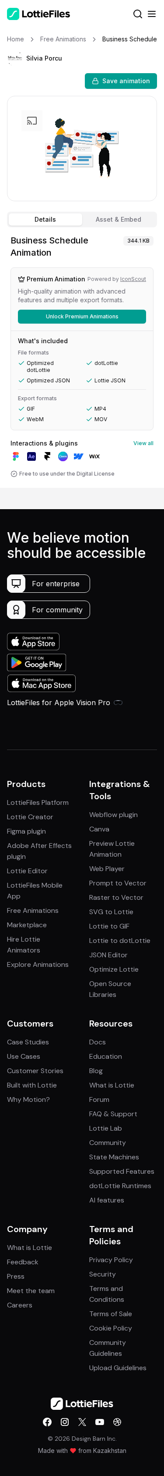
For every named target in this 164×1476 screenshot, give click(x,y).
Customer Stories (35, 1070)
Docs (97, 1042)
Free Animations (33, 910)
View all (143, 443)
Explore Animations (38, 964)
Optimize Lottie (114, 969)
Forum (99, 1099)
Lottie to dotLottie (119, 940)
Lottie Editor (27, 870)
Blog (96, 1070)
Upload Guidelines (118, 1367)
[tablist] (82, 219)
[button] (15, 58)
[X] (82, 1422)
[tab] (45, 219)
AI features (106, 1200)
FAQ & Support (113, 1113)
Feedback (22, 1262)
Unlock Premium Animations (82, 316)
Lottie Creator (30, 816)
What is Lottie (111, 1085)
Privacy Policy (111, 1259)
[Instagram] (64, 1422)
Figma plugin (26, 831)
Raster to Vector (116, 897)
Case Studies (28, 1042)
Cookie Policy (110, 1328)
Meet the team (31, 1290)
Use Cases (23, 1056)
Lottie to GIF (109, 926)
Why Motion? (28, 1099)
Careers (19, 1305)
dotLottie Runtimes (120, 1185)
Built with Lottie (32, 1085)
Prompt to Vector (118, 883)
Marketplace (27, 924)
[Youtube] (99, 1422)
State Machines (114, 1157)
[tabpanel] (82, 359)
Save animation (126, 80)
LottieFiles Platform (38, 802)
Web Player (107, 868)
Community (107, 1142)
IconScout (133, 279)
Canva (99, 829)
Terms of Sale (110, 1313)
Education (105, 1056)
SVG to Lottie (111, 911)
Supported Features (121, 1171)
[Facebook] (47, 1422)
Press (15, 1276)
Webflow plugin (113, 814)
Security (102, 1274)
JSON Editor (108, 954)
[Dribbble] (117, 1422)
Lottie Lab (105, 1128)
